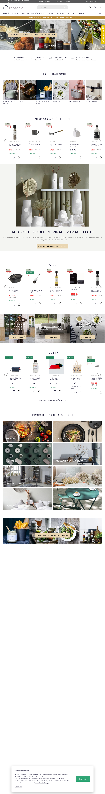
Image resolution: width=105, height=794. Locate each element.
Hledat (65, 7)
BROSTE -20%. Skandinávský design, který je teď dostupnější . (51, 17)
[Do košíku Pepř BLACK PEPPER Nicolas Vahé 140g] (62, 303)
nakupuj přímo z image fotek (52, 246)
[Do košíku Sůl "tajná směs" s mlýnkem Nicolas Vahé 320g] (82, 157)
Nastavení (18, 787)
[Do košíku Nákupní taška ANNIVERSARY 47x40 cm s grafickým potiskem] (41, 392)
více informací (17, 337)
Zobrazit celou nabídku (50, 400)
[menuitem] (6, 13)
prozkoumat (52, 337)
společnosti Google (42, 783)
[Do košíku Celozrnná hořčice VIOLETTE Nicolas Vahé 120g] (82, 391)
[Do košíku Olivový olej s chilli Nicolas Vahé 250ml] (21, 303)
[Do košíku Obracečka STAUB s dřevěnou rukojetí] (21, 157)
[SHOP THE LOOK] (52, 226)
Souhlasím (83, 779)
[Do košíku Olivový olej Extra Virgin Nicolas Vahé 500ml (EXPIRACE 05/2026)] (62, 157)
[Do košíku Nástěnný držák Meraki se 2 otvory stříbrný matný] (62, 392)
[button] (6, 35)
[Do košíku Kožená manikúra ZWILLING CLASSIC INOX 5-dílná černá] (41, 303)
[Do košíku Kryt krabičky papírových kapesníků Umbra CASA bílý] (41, 157)
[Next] (99, 141)
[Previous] (6, 141)
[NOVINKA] (17, 366)
